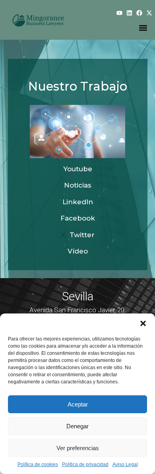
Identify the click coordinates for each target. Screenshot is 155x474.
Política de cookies (37, 464)
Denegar (77, 426)
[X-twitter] (149, 13)
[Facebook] (139, 13)
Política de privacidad (85, 464)
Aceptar (78, 404)
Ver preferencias (77, 448)
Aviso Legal (125, 464)
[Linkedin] (129, 13)
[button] (143, 323)
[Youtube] (119, 13)
